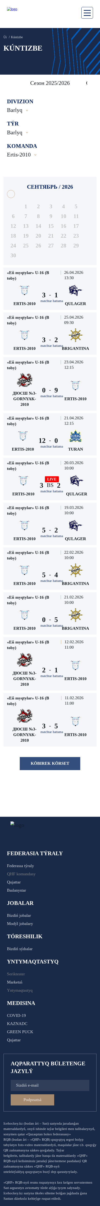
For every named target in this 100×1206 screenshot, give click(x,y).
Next (92, 83)
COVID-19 (16, 1015)
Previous (9, 83)
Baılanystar (16, 890)
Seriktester (16, 974)
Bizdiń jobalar (19, 915)
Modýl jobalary (20, 923)
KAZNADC (17, 1023)
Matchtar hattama (51, 301)
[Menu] (87, 13)
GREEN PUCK (20, 1031)
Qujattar (14, 882)
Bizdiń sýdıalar (20, 948)
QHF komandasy (21, 874)
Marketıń (14, 982)
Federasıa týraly (20, 865)
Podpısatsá (32, 1099)
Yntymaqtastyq (20, 990)
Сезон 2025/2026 (50, 83)
